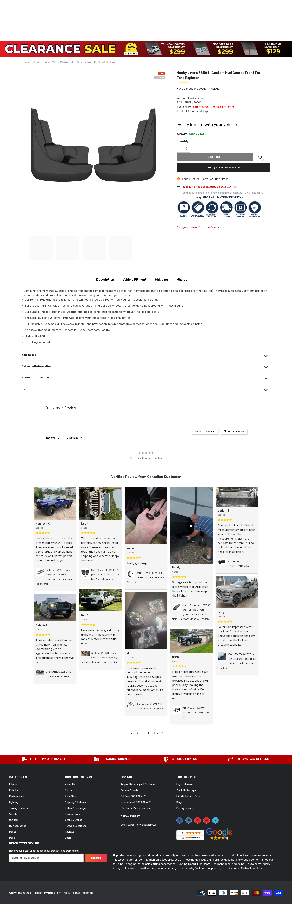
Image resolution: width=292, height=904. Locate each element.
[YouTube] (206, 820)
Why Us (181, 279)
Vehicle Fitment (135, 279)
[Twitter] (215, 820)
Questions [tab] (72, 437)
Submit (96, 858)
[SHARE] (267, 157)
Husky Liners (196, 98)
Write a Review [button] (236, 431)
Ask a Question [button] (207, 431)
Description (105, 279)
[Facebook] (179, 820)
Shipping (161, 279)
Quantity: (183, 141)
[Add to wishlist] (260, 157)
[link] (43, 759)
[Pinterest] (197, 820)
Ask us (215, 88)
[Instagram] (188, 820)
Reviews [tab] (50, 437)
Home (25, 62)
